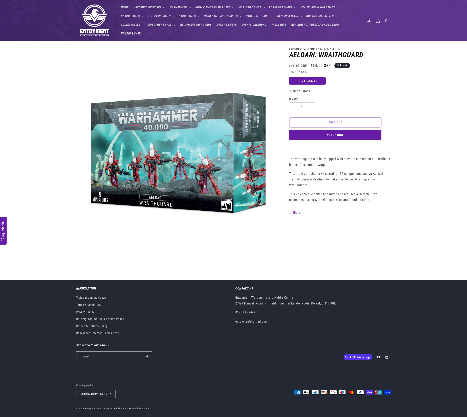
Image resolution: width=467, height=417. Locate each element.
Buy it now (335, 135)
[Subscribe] (147, 356)
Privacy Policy (85, 312)
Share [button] (296, 212)
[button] (149, 7)
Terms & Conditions (88, 304)
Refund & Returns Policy (92, 326)
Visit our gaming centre (91, 298)
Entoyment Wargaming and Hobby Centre (106, 408)
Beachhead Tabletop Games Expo (97, 333)
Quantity (293, 99)
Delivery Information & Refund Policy (100, 319)
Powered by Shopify (139, 408)
